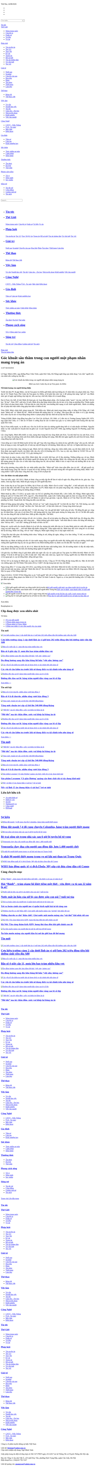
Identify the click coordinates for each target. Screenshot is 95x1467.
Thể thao (4, 91)
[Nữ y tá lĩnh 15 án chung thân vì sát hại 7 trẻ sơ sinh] (21, 783)
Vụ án (8, 39)
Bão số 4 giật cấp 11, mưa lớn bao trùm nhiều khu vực (27, 651)
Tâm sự (8, 139)
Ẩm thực (9, 164)
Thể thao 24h (10, 97)
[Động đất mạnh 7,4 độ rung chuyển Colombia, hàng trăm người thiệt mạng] (29, 822)
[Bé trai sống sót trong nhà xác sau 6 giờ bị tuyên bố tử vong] (23, 832)
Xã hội (8, 802)
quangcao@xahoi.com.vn (25, 1464)
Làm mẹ (9, 141)
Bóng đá (9, 95)
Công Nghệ (5, 121)
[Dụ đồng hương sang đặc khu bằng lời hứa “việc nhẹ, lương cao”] (26, 656)
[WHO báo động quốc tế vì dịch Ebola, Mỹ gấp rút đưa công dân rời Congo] (29, 861)
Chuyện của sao (11, 76)
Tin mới (5, 741)
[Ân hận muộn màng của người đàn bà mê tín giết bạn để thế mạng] (26, 929)
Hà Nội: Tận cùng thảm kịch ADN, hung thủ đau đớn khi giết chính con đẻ (37, 924)
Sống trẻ (4, 184)
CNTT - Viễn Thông (13, 125)
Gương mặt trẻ (11, 192)
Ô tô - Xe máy (11, 127)
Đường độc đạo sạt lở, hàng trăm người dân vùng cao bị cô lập (31, 678)
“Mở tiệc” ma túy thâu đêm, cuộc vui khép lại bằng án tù (28, 714)
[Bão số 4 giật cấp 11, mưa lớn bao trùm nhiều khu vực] (22, 647)
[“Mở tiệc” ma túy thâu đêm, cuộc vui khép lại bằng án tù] (22, 710)
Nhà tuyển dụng (11, 113)
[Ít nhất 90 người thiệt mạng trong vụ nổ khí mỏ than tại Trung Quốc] (26, 852)
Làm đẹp (9, 87)
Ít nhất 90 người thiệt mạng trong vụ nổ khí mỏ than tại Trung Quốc (41, 856)
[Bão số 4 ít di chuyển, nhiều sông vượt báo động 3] (20, 692)
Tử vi (8, 176)
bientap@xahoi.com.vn (16, 1448)
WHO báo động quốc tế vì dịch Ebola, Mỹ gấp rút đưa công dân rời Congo (45, 866)
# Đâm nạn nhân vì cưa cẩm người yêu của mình (23, 626)
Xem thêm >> (6, 683)
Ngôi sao (9, 72)
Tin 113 (8, 49)
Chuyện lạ (9, 33)
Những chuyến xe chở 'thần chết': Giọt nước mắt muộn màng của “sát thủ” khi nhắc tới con (45, 915)
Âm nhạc (9, 82)
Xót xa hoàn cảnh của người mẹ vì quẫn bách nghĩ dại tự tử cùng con (34, 906)
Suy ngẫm (9, 180)
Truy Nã (9, 51)
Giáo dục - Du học (12, 111)
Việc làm (4, 101)
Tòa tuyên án (10, 47)
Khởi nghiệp (10, 115)
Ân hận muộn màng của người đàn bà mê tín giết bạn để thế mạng (33, 933)
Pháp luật (4, 43)
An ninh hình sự (11, 798)
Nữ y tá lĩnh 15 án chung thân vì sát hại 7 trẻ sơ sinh (26, 787)
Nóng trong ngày (12, 31)
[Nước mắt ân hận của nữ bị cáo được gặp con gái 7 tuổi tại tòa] (24, 892)
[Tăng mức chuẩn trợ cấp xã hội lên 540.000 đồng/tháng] (22, 701)
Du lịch (8, 166)
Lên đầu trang (14, 1198)
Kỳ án (8, 54)
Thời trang (9, 85)
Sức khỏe (4, 147)
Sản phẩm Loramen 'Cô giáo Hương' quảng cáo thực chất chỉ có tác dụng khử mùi (40, 778)
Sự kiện (5, 816)
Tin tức (3, 25)
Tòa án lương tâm (12, 60)
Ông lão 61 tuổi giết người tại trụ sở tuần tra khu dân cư (68, 596)
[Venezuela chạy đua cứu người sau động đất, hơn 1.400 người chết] (26, 842)
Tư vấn (8, 105)
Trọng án (9, 56)
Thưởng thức (6, 160)
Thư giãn (9, 168)
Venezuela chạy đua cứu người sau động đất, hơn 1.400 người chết (40, 846)
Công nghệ (10, 806)
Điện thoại (9, 131)
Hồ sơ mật (9, 58)
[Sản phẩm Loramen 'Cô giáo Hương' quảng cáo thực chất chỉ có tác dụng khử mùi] (32, 774)
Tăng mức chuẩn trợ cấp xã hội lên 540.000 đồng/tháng (27, 705)
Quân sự (9, 35)
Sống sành (9, 178)
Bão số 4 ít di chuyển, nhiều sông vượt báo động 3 (25, 696)
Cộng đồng (10, 190)
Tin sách (9, 194)
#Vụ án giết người (12, 620)
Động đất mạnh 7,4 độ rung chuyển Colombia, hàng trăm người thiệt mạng (45, 826)
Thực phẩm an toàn (13, 151)
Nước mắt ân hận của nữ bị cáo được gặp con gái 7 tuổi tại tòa (37, 896)
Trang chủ (5, 1198)
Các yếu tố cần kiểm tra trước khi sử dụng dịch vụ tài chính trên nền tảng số (37, 669)
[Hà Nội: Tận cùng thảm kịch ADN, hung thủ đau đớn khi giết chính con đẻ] (29, 920)
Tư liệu (8, 37)
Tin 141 (8, 64)
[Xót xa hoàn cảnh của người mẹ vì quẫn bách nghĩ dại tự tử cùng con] (27, 902)
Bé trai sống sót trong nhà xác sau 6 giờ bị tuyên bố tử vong (36, 836)
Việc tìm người (11, 117)
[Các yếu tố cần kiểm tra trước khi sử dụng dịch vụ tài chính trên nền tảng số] (29, 665)
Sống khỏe (9, 156)
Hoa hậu (9, 78)
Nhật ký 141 (10, 800)
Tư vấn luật (10, 62)
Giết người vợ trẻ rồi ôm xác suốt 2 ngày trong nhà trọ (66, 594)
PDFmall (9, 808)
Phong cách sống (7, 172)
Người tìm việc (11, 107)
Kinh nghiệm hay (12, 143)
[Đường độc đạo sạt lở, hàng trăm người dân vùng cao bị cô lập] (25, 674)
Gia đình (4, 135)
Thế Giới (4, 27)
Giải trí (3, 68)
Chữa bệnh (10, 153)
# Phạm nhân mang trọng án (16, 622)
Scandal (8, 74)
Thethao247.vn (11, 804)
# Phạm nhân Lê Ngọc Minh (16, 624)
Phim (7, 80)
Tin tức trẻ (9, 188)
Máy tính (9, 129)
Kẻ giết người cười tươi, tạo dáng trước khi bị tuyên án (67, 587)
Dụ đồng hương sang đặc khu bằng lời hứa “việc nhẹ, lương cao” (32, 660)
